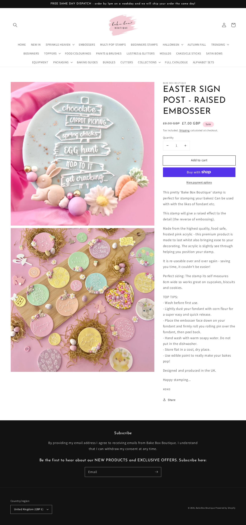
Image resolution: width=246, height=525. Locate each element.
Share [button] (171, 399)
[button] (15, 25)
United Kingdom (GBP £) (28, 509)
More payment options (199, 182)
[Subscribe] (156, 472)
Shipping (184, 130)
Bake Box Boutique (205, 508)
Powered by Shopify (225, 508)
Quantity (168, 137)
